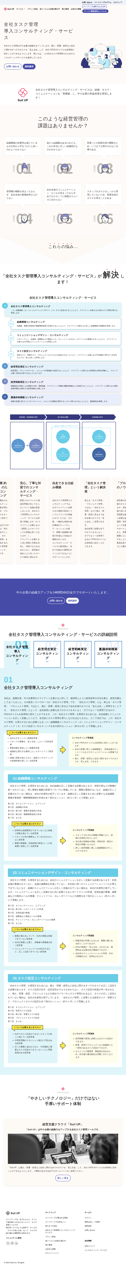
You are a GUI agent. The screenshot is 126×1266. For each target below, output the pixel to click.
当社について (90, 1246)
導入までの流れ (51, 1226)
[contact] (16, 1243)
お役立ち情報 (50, 1249)
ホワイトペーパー (52, 1253)
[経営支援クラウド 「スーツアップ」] (9, 9)
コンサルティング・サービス (96, 1250)
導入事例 (48, 1245)
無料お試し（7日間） (93, 1222)
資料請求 (88, 1226)
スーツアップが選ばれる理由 (56, 1218)
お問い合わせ (87, 2)
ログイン (116, 2)
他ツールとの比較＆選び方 (55, 1241)
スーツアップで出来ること (55, 1222)
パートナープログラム (102, 2)
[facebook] (12, 1243)
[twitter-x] (8, 1243)
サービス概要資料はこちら (94, 11)
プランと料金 (50, 1237)
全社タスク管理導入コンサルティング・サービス (60, 1231)
